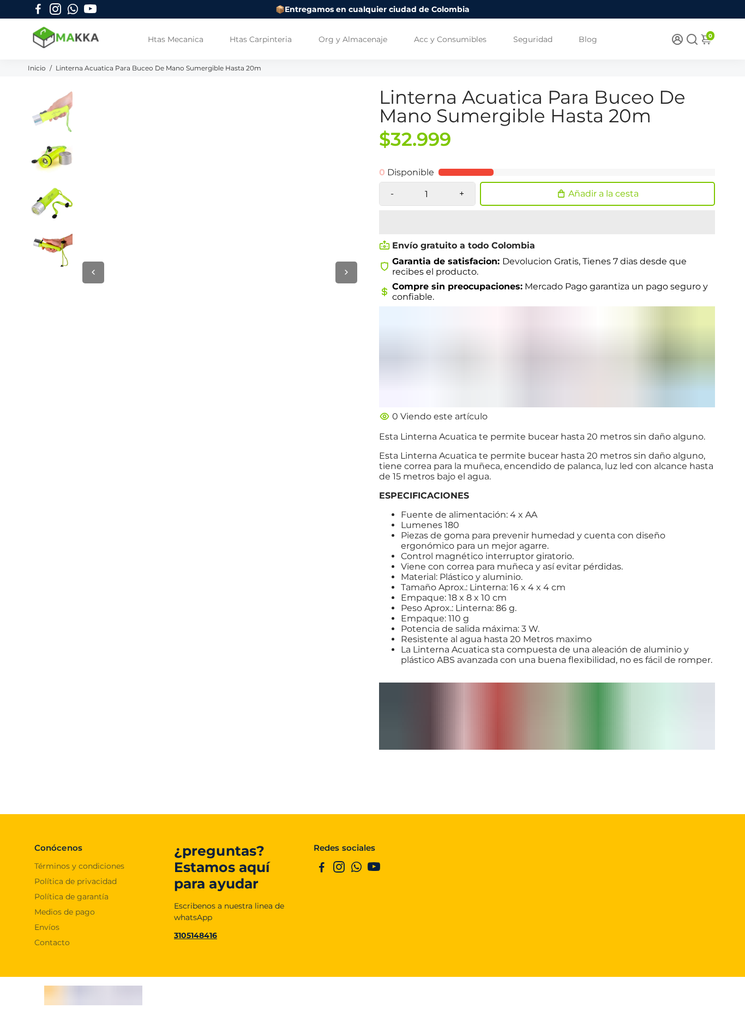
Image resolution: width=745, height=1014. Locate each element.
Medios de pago (64, 912)
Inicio (37, 68)
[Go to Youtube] (90, 9)
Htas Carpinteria (261, 39)
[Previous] (93, 272)
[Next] (346, 272)
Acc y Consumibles (450, 39)
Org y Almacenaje (353, 39)
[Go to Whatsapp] (73, 9)
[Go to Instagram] (55, 9)
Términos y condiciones (79, 866)
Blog (588, 39)
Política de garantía (71, 896)
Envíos (46, 927)
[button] (547, 222)
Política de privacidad (75, 881)
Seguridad (532, 39)
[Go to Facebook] (38, 9)
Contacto (52, 942)
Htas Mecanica (175, 39)
